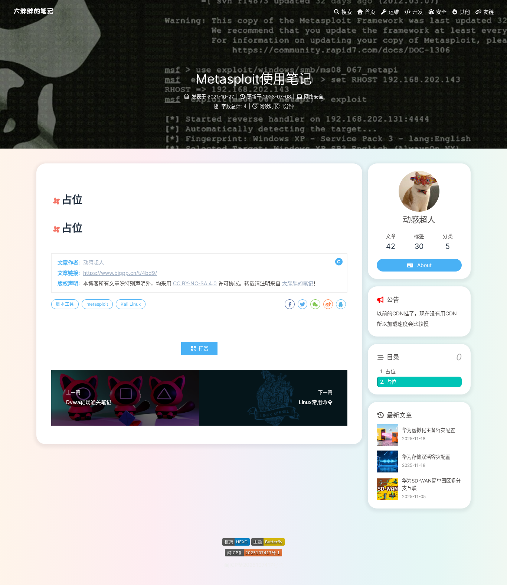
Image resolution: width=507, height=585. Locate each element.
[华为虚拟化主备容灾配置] (388, 435)
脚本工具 (65, 304)
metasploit (97, 304)
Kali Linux (131, 304)
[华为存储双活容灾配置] (388, 461)
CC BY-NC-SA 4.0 (195, 283)
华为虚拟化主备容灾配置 (428, 430)
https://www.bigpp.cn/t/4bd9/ (120, 273)
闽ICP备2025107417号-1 (253, 565)
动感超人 (93, 262)
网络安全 (313, 97)
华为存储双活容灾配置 (426, 457)
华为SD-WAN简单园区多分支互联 (431, 484)
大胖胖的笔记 (33, 10)
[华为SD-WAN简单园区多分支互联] (388, 489)
